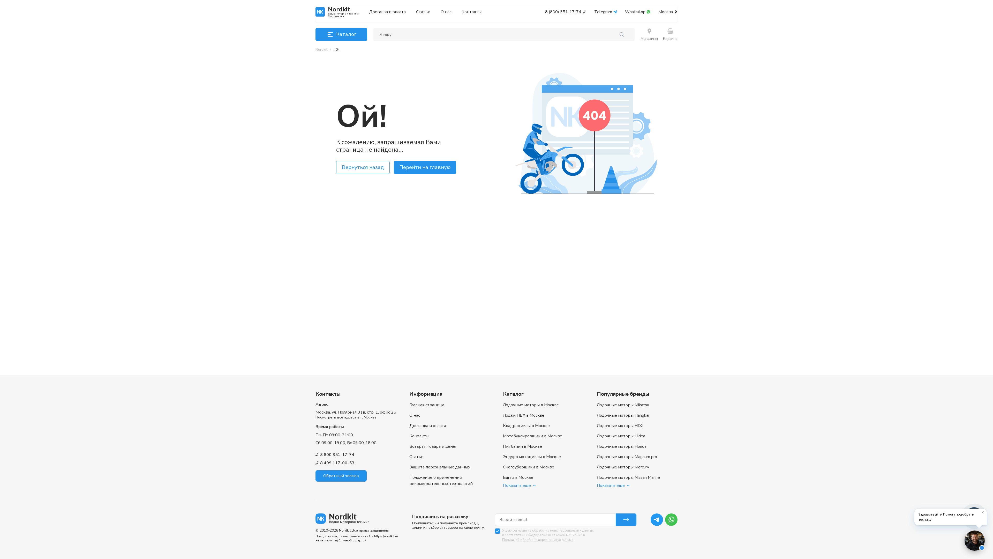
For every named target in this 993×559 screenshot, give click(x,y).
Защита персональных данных (439, 467)
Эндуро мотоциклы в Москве (532, 457)
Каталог (346, 34)
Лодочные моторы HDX (620, 426)
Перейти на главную (425, 167)
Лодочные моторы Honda (621, 446)
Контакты (472, 11)
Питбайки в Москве (522, 446)
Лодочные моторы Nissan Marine (628, 477)
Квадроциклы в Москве (526, 426)
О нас (446, 11)
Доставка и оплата (387, 11)
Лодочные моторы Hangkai (623, 415)
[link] (337, 49)
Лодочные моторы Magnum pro (627, 457)
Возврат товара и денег (433, 446)
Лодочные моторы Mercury (623, 467)
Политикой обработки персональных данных (537, 540)
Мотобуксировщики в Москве (532, 436)
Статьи (423, 11)
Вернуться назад (363, 167)
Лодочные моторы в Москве (531, 405)
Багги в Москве (518, 477)
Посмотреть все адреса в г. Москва (346, 417)
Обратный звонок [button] (341, 476)
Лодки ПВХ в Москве (523, 415)
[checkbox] (497, 531)
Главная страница (426, 405)
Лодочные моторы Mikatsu (623, 405)
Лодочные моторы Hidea (621, 436)
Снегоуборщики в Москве (528, 467)
